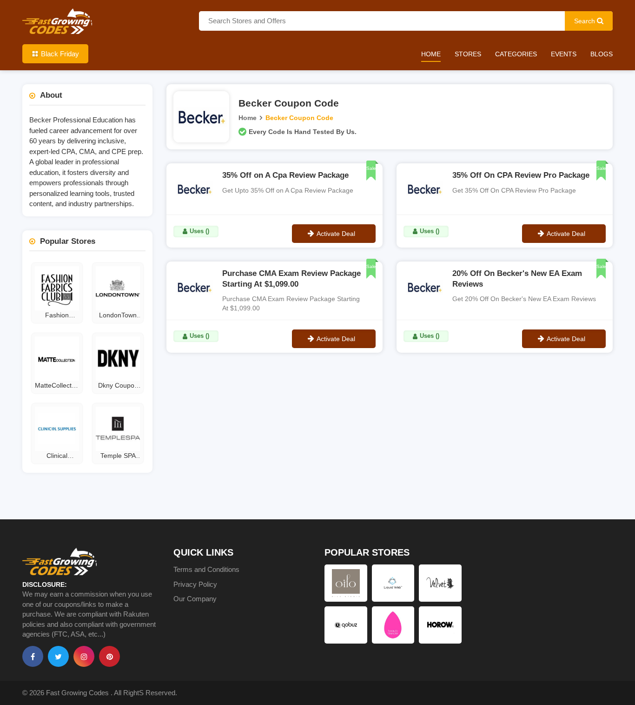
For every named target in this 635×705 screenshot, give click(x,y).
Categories (516, 54)
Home (431, 54)
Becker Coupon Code (299, 117)
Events (563, 54)
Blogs (601, 54)
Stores (468, 54)
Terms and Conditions (206, 569)
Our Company (195, 599)
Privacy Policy (195, 584)
